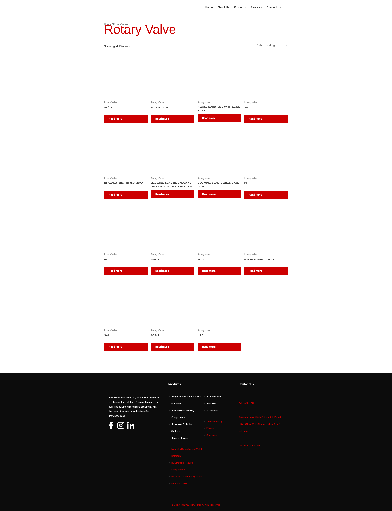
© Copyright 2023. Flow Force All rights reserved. (196, 504)
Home (209, 7)
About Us (223, 7)
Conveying (212, 410)
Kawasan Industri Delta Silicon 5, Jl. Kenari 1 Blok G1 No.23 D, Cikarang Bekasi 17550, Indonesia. (260, 424)
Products (240, 7)
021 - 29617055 (246, 402)
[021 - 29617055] (240, 396)
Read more (115, 118)
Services (256, 7)
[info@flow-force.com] (240, 439)
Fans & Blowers (180, 438)
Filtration (211, 403)
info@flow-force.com (249, 445)
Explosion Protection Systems (187, 476)
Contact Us (274, 7)
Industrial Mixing (215, 396)
